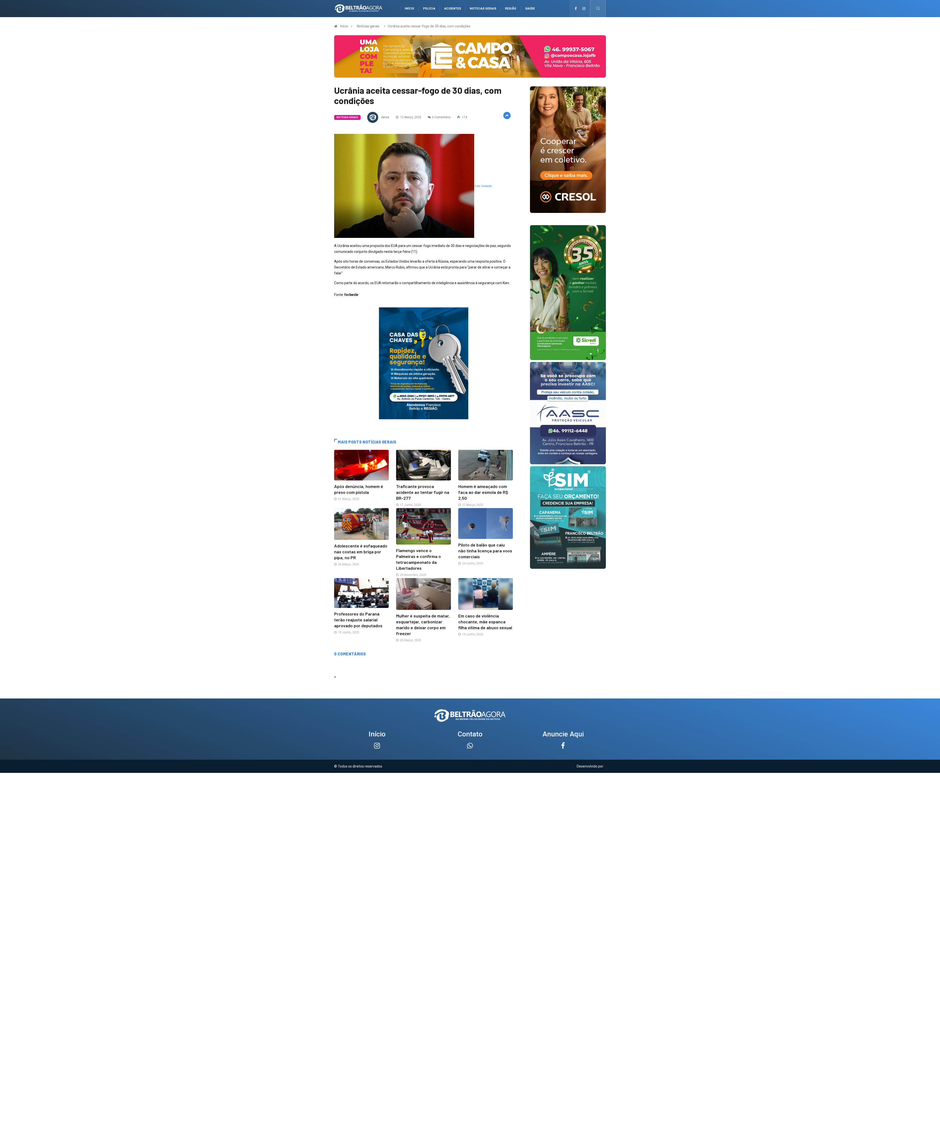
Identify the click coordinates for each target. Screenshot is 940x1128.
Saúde (530, 8)
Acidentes (452, 8)
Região (510, 8)
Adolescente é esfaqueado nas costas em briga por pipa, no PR (360, 551)
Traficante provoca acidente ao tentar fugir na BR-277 (422, 492)
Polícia (429, 8)
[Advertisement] (470, 807)
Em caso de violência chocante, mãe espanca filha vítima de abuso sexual (485, 621)
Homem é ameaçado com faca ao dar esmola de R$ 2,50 (483, 492)
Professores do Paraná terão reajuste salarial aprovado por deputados (358, 619)
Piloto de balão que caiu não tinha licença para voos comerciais (485, 550)
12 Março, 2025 (410, 117)
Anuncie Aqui (563, 734)
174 (464, 117)
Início (409, 8)
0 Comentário (441, 117)
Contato (470, 734)
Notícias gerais (483, 8)
